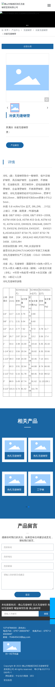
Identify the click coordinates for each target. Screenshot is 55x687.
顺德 (26, 676)
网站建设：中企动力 (14, 676)
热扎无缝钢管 (14, 455)
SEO (32, 676)
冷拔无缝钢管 (41, 30)
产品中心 (16, 30)
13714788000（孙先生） (15, 628)
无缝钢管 (27, 30)
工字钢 (40, 489)
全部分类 (27, 46)
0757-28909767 (21, 631)
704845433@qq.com (19, 637)
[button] (26, 506)
